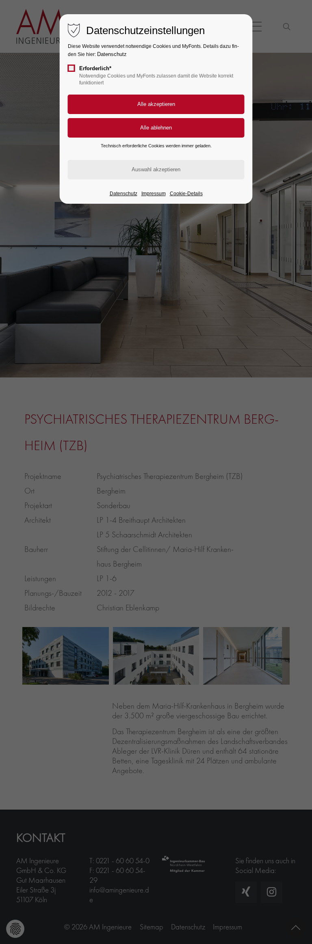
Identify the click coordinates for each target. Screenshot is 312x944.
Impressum (153, 193)
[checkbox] (71, 68)
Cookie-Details (186, 193)
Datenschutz (112, 54)
